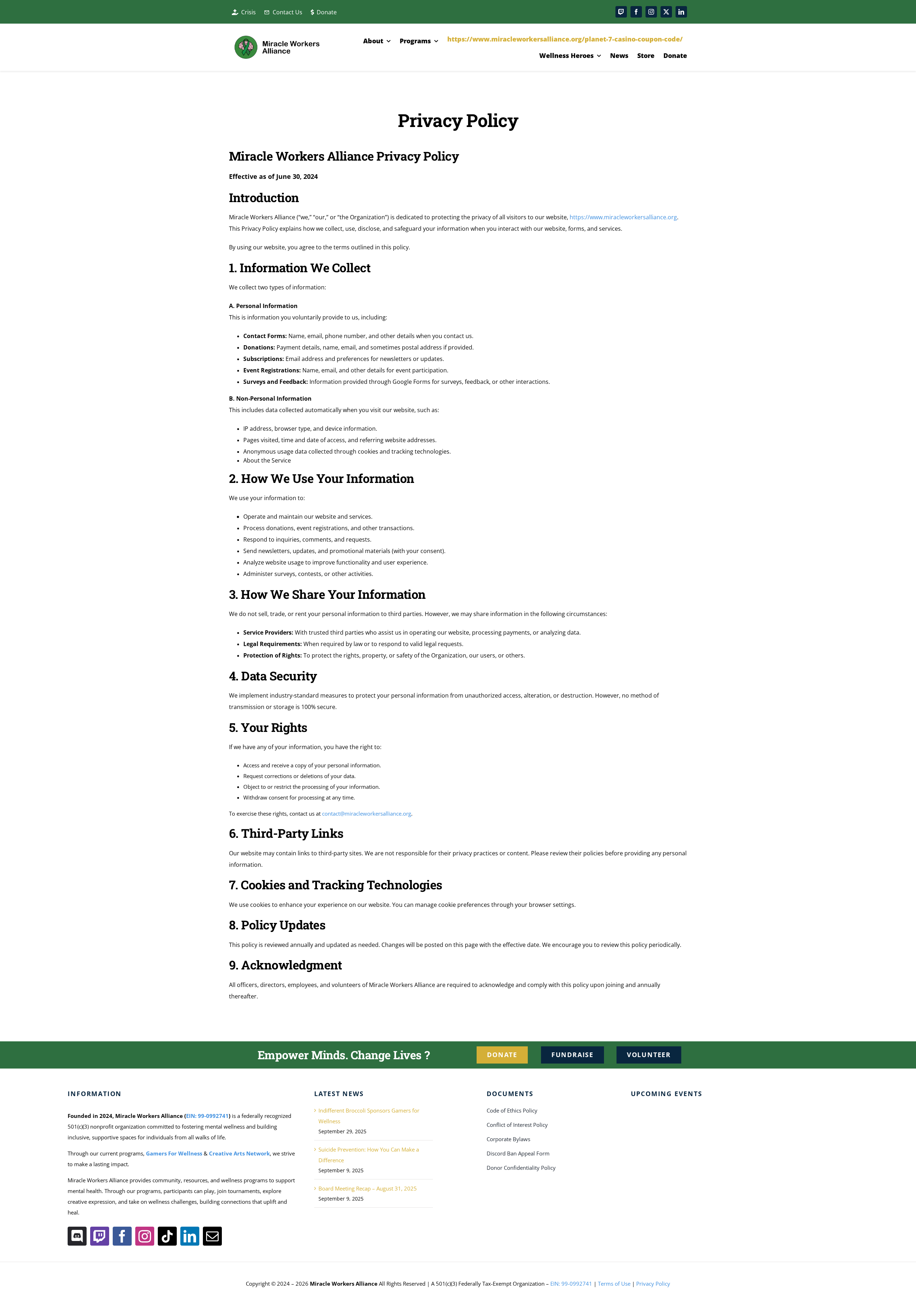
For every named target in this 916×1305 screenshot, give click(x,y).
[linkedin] (681, 12)
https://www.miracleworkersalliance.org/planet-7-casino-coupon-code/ (565, 39)
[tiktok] (167, 1236)
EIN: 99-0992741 (207, 1115)
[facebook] (636, 12)
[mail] (212, 1236)
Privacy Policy (653, 1283)
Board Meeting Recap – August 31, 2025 (367, 1188)
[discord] (77, 1236)
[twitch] (621, 12)
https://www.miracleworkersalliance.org (623, 217)
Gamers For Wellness (174, 1153)
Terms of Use (614, 1283)
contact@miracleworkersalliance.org (366, 813)
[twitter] (666, 12)
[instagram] (651, 12)
